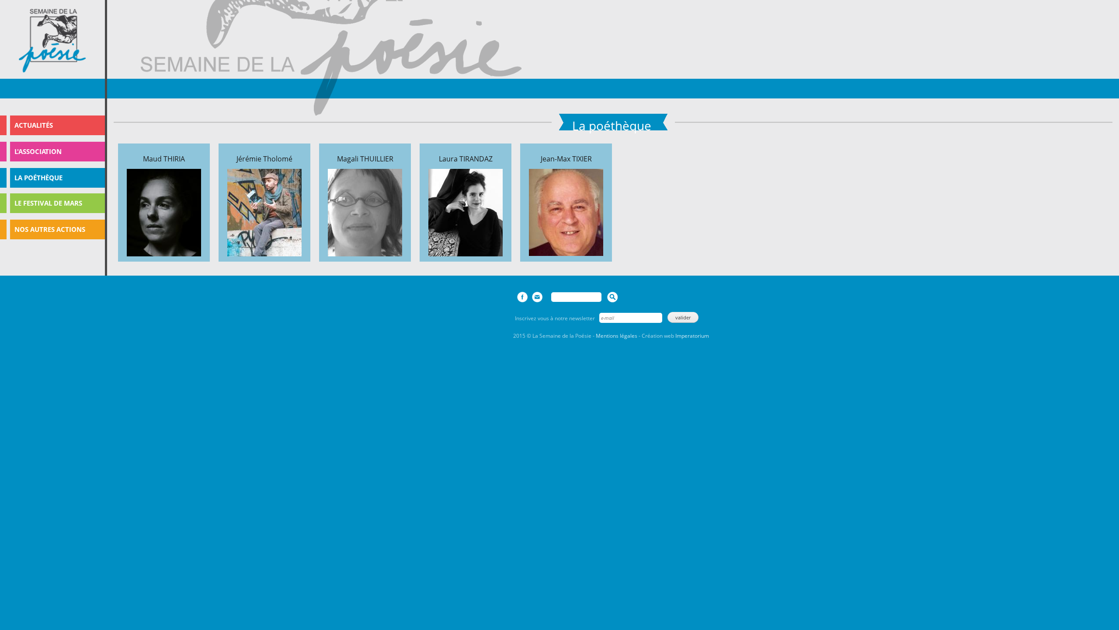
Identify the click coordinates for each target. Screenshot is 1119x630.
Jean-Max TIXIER (566, 159)
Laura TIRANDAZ (466, 159)
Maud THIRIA (164, 159)
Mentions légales (616, 336)
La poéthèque (38, 177)
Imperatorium (692, 336)
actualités (33, 125)
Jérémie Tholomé (264, 159)
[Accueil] (52, 41)
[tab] (52, 125)
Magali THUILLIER (365, 159)
